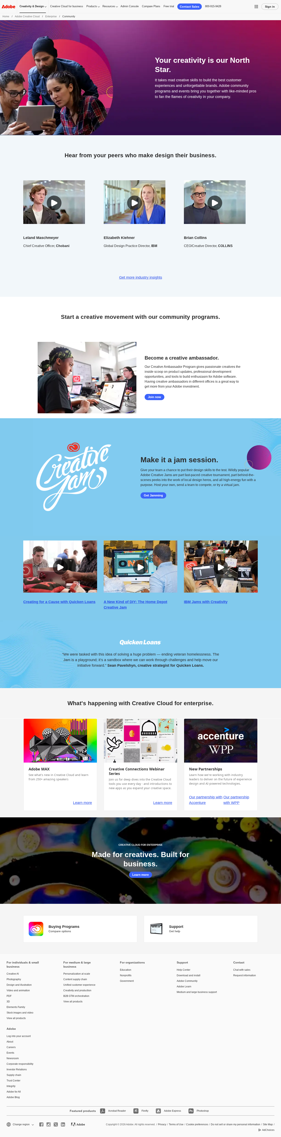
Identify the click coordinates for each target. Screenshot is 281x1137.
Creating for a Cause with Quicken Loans (59, 602)
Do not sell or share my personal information (235, 1124)
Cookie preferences (197, 1124)
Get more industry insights (140, 277)
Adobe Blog (13, 1097)
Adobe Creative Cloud (27, 16)
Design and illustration (19, 984)
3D (8, 1001)
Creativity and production (77, 990)
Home (5, 16)
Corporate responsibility (20, 1063)
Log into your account (19, 1036)
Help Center (183, 969)
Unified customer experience (79, 984)
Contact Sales (189, 6)
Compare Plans (151, 6)
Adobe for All (14, 1091)
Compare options (60, 931)
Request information (244, 975)
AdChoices (268, 1130)
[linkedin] (63, 1124)
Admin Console (130, 6)
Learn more (82, 803)
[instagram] (48, 1124)
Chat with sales (241, 969)
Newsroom (13, 1058)
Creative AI (13, 973)
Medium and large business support (197, 992)
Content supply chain (75, 979)
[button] (256, 6)
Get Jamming (153, 495)
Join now (154, 397)
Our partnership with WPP (236, 800)
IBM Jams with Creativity (206, 602)
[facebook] (41, 1124)
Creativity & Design (32, 6)
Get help (174, 931)
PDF (9, 996)
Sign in (270, 6)
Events (10, 1052)
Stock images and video (20, 1012)
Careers (11, 1047)
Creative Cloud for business (66, 6)
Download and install (188, 975)
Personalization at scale (76, 973)
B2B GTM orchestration (76, 996)
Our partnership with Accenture (205, 800)
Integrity (11, 1086)
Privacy (162, 1124)
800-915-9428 (213, 6)
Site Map (268, 1124)
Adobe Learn (184, 986)
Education (125, 969)
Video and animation (18, 990)
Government (127, 981)
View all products (16, 1018)
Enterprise (51, 16)
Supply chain (14, 1075)
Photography (14, 979)
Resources (108, 6)
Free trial (169, 6)
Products (91, 6)
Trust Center (13, 1080)
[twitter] (56, 1124)
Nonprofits (125, 975)
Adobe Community (187, 981)
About (10, 1041)
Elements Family (16, 1007)
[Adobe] (8, 6)
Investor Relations (17, 1069)
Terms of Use (176, 1124)
